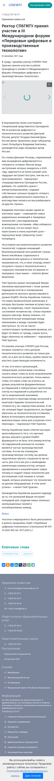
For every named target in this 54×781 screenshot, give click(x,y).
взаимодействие (10, 554)
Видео (5, 513)
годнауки (27, 554)
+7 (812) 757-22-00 (15, 604)
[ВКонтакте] (3, 565)
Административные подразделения (23, 742)
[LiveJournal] (20, 565)
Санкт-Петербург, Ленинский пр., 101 (23, 588)
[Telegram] (33, 565)
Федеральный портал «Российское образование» (29, 688)
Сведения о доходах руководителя (23, 747)
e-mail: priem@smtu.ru (17, 609)
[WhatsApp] (29, 565)
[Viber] (24, 565)
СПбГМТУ (15, 5)
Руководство (13, 727)
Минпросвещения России (18, 678)
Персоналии (13, 737)
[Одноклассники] (8, 565)
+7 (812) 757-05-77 (14, 598)
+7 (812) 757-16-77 (11, 14)
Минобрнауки (13, 673)
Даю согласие (33, 775)
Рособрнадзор (14, 683)
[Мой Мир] (12, 565)
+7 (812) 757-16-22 (14, 644)
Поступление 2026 (12, 659)
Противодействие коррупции (20, 752)
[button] (4, 5)
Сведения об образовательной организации (27, 717)
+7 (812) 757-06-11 (14, 626)
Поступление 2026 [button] (40, 5)
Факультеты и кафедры (18, 732)
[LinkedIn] (16, 565)
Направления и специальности (17, 654)
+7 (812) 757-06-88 (15, 631)
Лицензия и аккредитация (19, 722)
